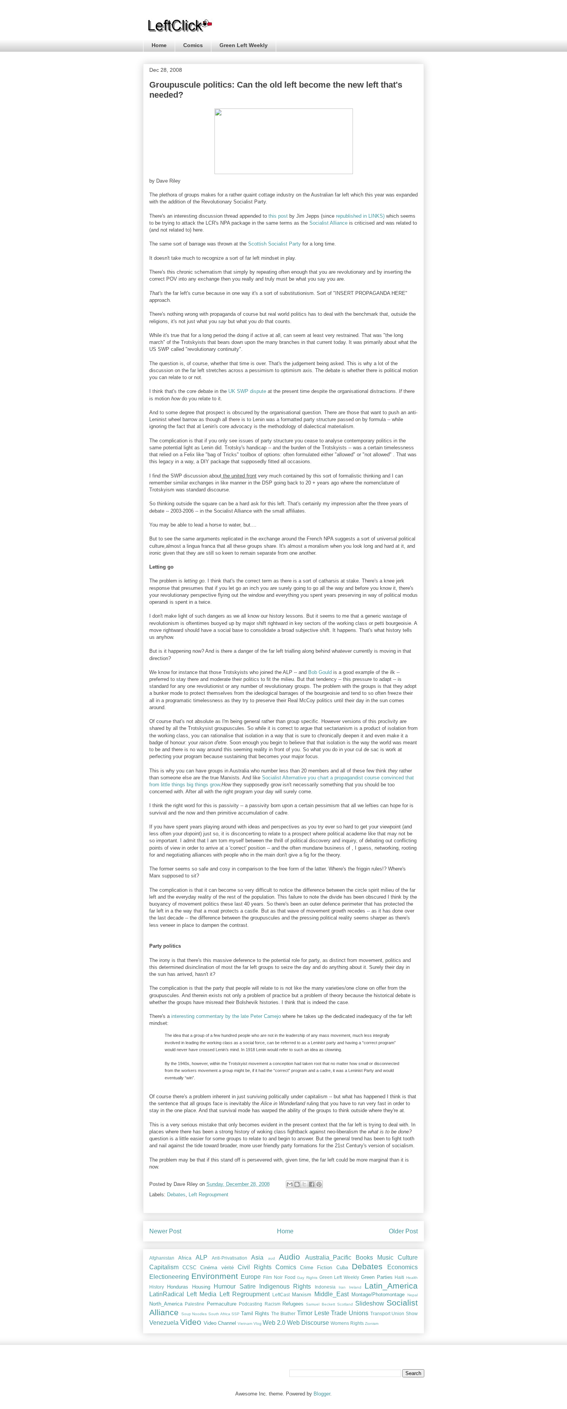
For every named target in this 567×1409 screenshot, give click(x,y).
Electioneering (169, 1277)
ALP (202, 1257)
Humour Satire (234, 1286)
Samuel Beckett (320, 1304)
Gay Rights (307, 1277)
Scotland (345, 1304)
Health (412, 1277)
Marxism (301, 1294)
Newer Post (165, 1231)
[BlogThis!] (297, 1184)
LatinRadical (166, 1294)
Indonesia (325, 1286)
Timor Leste (313, 1313)
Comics (193, 45)
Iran (342, 1287)
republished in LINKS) (361, 216)
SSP (235, 1314)
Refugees (293, 1304)
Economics (402, 1267)
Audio (289, 1256)
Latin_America (391, 1285)
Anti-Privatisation (229, 1257)
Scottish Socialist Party (273, 244)
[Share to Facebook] (312, 1184)
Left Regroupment (208, 1194)
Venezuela (164, 1322)
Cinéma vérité (216, 1267)
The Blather (283, 1313)
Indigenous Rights (285, 1286)
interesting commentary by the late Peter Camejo (226, 1016)
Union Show (405, 1313)
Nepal (412, 1295)
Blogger (322, 1394)
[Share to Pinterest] (319, 1184)
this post (278, 216)
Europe (251, 1277)
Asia (257, 1257)
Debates (176, 1194)
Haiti (399, 1277)
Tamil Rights (255, 1313)
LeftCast (281, 1294)
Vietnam (245, 1323)
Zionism (371, 1323)
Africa (184, 1258)
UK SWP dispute (247, 391)
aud (271, 1258)
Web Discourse (308, 1322)
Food (290, 1277)
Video (190, 1322)
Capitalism (164, 1267)
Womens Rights (347, 1323)
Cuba (342, 1267)
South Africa (219, 1314)
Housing (201, 1287)
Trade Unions (349, 1313)
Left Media (201, 1294)
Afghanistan (161, 1257)
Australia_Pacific (328, 1257)
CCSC (189, 1267)
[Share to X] (304, 1184)
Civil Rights (255, 1267)
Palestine (194, 1303)
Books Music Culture (387, 1257)
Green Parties (377, 1277)
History (156, 1286)
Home (159, 45)
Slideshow (369, 1303)
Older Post (403, 1231)
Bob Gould (320, 672)
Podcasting (250, 1303)
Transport (380, 1313)
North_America (165, 1304)
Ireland (355, 1287)
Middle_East (331, 1294)
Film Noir (273, 1277)
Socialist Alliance (328, 223)
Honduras (177, 1287)
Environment (214, 1276)
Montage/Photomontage (378, 1294)
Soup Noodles (194, 1314)
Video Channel (220, 1323)
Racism (272, 1303)
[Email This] (290, 1184)
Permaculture (221, 1304)
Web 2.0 (274, 1322)
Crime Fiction (316, 1267)
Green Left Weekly (243, 45)
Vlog (257, 1323)
